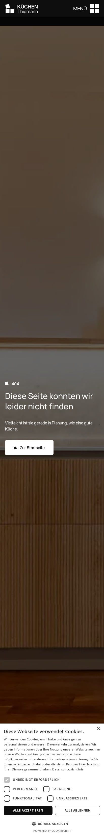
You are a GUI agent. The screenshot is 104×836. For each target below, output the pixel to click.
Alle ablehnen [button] (78, 810)
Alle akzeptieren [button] (28, 810)
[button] (86, 8)
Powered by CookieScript (52, 830)
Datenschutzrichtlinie (68, 769)
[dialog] (52, 780)
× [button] (98, 729)
